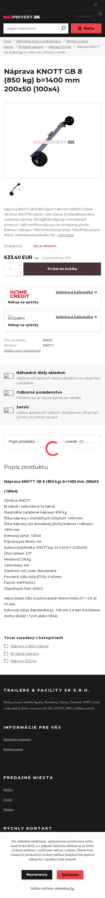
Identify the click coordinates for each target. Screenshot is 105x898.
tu (72, 888)
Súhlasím (70, 875)
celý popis (66, 235)
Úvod (7, 41)
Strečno (8, 789)
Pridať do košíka (62, 269)
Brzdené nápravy (31, 47)
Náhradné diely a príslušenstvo (38, 41)
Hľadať (63, 28)
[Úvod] (22, 16)
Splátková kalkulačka (74, 292)
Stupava (8, 809)
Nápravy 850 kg (60, 47)
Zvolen (8, 799)
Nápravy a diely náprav (29, 646)
